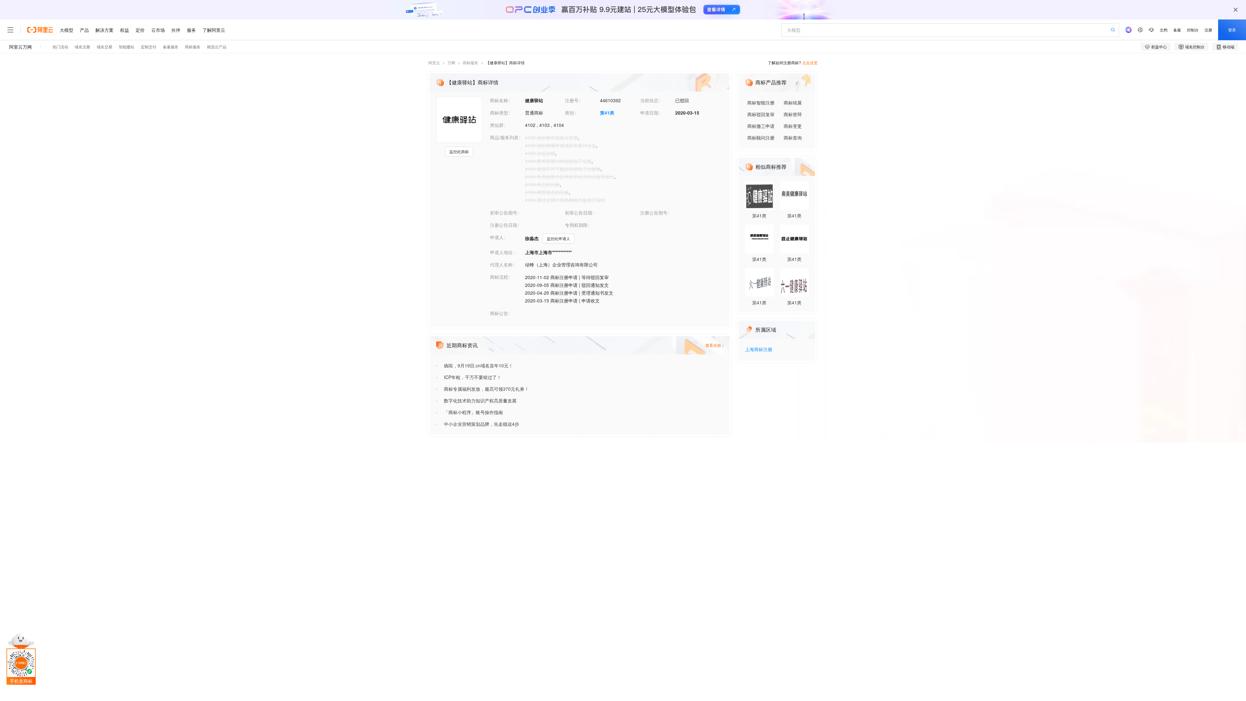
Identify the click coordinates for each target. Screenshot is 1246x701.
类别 (569, 112)
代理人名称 (501, 264)
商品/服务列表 (504, 137)
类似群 (497, 125)
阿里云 (434, 62)
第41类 (607, 112)
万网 (451, 62)
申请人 (497, 237)
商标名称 (499, 100)
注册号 (572, 100)
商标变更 (793, 126)
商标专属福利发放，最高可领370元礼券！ (486, 389)
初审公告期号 (503, 212)
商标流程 (499, 277)
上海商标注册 (758, 349)
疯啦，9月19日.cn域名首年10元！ (478, 365)
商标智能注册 (761, 102)
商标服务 (470, 62)
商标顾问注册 (761, 137)
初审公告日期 (578, 212)
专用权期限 (576, 225)
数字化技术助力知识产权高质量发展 (480, 400)
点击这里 (810, 62)
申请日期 (649, 112)
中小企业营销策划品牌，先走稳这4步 (481, 424)
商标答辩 (793, 114)
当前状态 (649, 100)
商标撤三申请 (761, 126)
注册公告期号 (653, 212)
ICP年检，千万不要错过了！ (472, 377)
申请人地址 (501, 252)
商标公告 (499, 313)
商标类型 (499, 112)
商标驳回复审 (761, 114)
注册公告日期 (503, 225)
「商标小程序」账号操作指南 (473, 412)
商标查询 (793, 137)
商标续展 (793, 102)
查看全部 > (714, 345)
